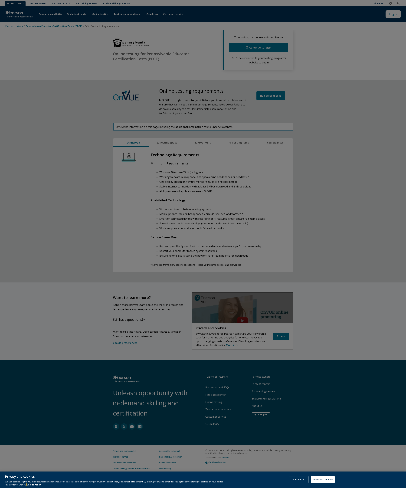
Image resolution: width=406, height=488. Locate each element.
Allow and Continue (323, 479)
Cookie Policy (34, 484)
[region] (203, 480)
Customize (298, 479)
